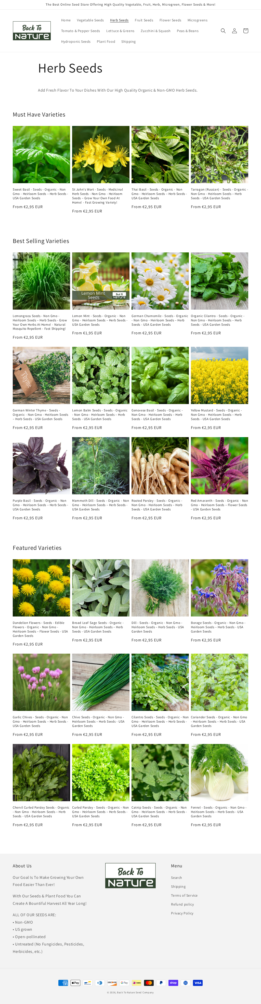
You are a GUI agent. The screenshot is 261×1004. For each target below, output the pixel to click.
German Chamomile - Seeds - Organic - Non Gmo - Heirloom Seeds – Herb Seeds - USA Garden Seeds (160, 320)
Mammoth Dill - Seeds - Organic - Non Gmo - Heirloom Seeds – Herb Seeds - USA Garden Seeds (100, 505)
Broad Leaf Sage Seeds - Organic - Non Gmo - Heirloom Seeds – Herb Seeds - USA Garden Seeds (98, 627)
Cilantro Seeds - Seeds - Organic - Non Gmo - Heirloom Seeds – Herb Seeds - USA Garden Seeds (160, 721)
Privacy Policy (182, 913)
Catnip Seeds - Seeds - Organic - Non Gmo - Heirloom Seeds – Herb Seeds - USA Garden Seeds (159, 812)
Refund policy (182, 904)
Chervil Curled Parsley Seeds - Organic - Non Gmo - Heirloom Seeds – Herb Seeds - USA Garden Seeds (41, 812)
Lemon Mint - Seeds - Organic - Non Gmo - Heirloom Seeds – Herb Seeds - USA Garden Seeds (100, 320)
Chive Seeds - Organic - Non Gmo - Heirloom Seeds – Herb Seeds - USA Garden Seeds (98, 721)
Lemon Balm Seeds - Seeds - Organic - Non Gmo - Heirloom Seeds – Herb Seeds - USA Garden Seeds (99, 414)
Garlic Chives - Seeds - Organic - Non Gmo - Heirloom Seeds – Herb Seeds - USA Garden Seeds (40, 721)
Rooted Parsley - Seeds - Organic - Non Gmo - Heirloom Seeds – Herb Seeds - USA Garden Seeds (157, 505)
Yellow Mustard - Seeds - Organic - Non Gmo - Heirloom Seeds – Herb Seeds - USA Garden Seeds (216, 414)
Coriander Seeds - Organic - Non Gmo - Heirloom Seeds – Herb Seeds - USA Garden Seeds (219, 721)
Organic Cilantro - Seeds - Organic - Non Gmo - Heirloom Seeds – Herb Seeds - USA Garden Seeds (218, 320)
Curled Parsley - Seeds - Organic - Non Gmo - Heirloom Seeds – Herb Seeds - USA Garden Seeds (100, 812)
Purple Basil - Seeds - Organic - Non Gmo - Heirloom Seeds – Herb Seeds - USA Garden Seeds (40, 505)
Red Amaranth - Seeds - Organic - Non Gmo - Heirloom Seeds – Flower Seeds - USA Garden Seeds (219, 505)
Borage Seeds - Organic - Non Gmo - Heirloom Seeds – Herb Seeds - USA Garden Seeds (218, 627)
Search (176, 877)
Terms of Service (184, 895)
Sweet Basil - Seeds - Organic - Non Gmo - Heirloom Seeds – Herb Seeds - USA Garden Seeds (40, 194)
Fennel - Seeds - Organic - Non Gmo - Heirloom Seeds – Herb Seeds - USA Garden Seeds (219, 812)
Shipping (178, 886)
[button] (223, 30)
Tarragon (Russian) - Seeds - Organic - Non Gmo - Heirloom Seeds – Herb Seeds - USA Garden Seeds (219, 194)
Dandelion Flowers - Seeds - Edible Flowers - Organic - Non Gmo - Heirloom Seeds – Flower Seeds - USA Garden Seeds (40, 629)
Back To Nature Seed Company (135, 992)
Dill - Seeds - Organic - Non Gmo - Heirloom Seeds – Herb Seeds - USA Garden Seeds (158, 627)
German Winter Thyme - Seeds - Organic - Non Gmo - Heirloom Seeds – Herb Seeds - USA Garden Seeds (40, 414)
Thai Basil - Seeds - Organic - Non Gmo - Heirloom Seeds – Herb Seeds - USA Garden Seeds (159, 194)
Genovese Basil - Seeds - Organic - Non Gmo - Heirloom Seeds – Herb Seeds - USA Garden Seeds (157, 414)
